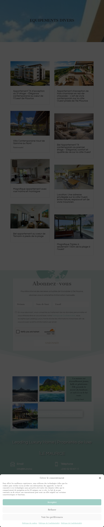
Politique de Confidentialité (49, 523)
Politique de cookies (29, 523)
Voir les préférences (52, 517)
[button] (100, 478)
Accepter (52, 502)
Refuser (52, 509)
